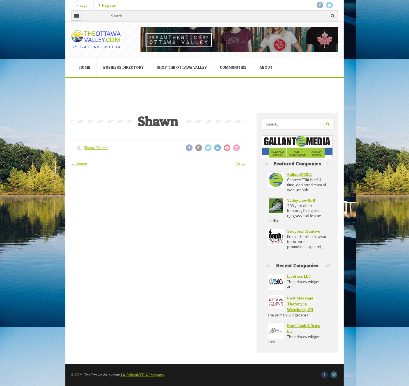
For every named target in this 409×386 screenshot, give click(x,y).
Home (84, 67)
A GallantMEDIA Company (143, 375)
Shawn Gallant (96, 148)
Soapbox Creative (303, 231)
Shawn (79, 164)
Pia (240, 164)
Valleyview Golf (301, 200)
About (266, 67)
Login (84, 5)
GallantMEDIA (299, 174)
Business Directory (123, 67)
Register (109, 5)
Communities (233, 67)
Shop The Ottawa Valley (182, 67)
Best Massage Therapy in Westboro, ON (300, 304)
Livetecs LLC (299, 276)
